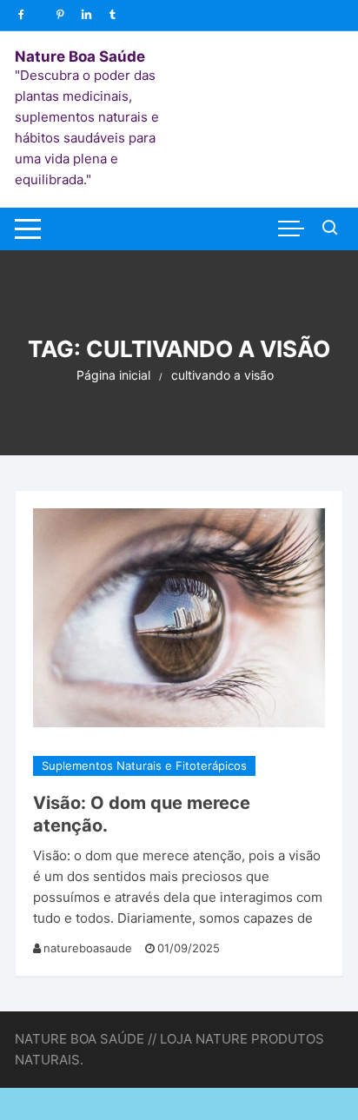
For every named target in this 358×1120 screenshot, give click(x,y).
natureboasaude (87, 948)
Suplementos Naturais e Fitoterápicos (144, 765)
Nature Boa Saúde (80, 56)
